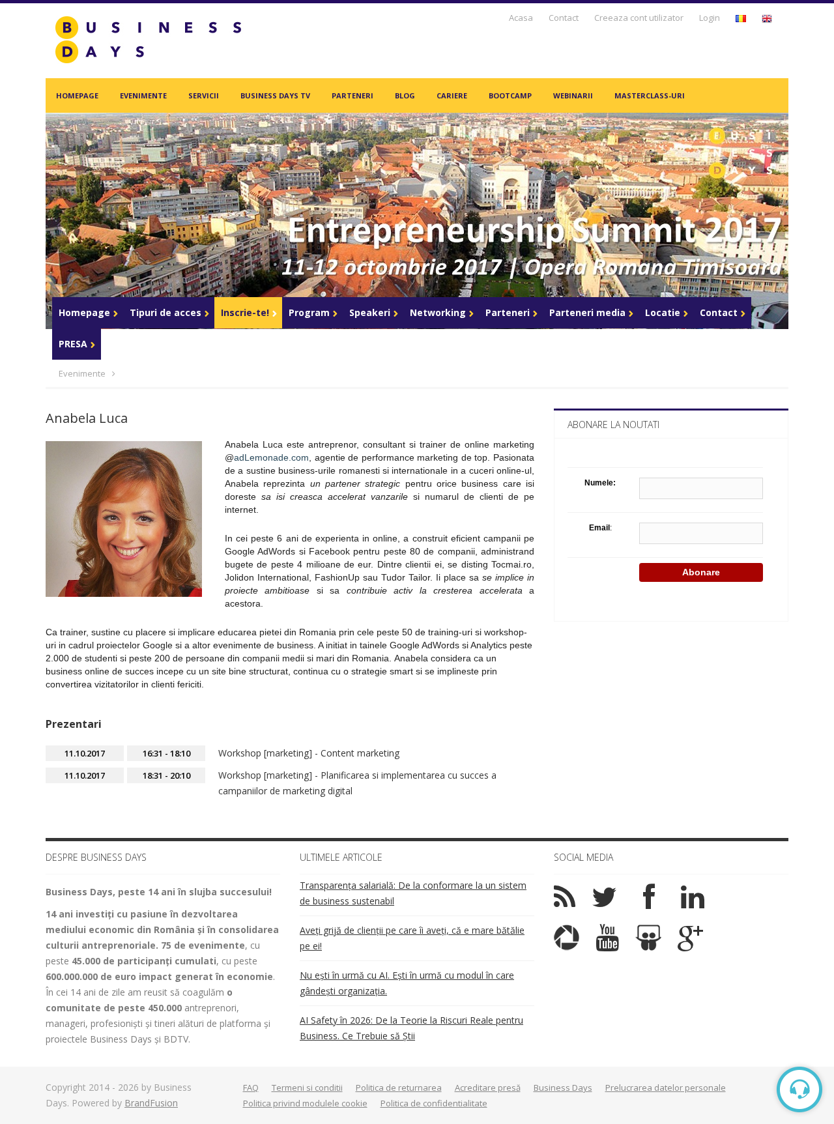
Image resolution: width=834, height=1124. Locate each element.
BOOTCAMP (510, 95)
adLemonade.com (271, 457)
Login (709, 17)
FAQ (251, 1087)
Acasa (521, 17)
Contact (564, 17)
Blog (405, 95)
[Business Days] (148, 39)
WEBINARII (573, 95)
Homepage (77, 95)
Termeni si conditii (307, 1087)
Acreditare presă (488, 1087)
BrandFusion (151, 1103)
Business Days (563, 1087)
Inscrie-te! (245, 312)
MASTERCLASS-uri (649, 95)
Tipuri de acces (165, 312)
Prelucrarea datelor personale (665, 1087)
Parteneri (352, 95)
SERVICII (203, 95)
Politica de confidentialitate (434, 1103)
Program (309, 312)
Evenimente (143, 95)
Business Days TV (275, 95)
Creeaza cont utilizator (638, 17)
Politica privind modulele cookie (305, 1103)
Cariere (452, 95)
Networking (438, 312)
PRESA (73, 344)
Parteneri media (587, 312)
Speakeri (369, 312)
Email (599, 527)
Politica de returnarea (399, 1087)
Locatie (662, 312)
